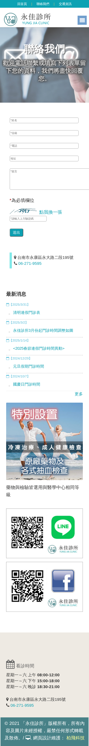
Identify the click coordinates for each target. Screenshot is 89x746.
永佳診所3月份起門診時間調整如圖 (43, 330)
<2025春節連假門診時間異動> (39, 348)
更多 (79, 394)
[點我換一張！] (24, 211)
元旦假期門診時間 (28, 366)
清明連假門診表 (26, 312)
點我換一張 (50, 212)
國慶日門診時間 (26, 384)
